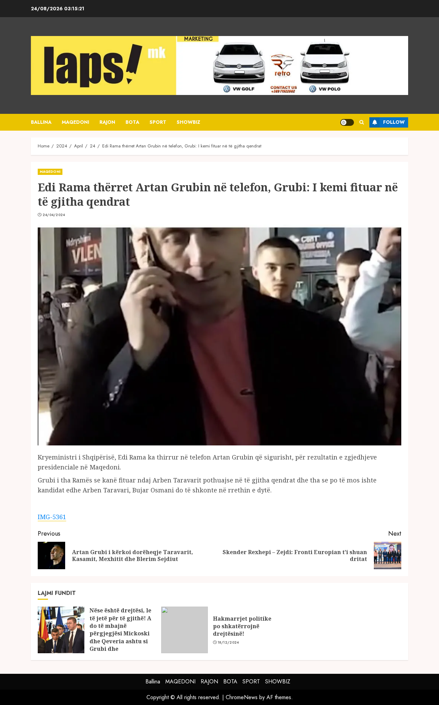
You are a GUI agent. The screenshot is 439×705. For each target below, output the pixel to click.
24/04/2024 (54, 215)
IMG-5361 (52, 517)
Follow (394, 122)
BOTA (132, 122)
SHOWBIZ (188, 122)
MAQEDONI (75, 122)
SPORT (158, 122)
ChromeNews (242, 697)
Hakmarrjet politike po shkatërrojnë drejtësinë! (242, 626)
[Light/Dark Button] (347, 122)
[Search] (361, 122)
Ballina (41, 122)
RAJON (107, 122)
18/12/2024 (228, 642)
